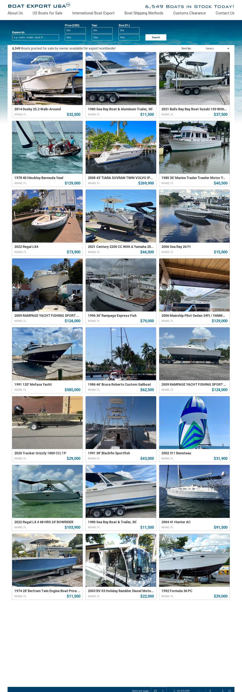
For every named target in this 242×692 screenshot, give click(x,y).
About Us (15, 13)
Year (94, 25)
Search (156, 37)
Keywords (18, 32)
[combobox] (210, 48)
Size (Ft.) (124, 25)
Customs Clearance (189, 13)
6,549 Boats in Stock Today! (189, 6)
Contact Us (225, 13)
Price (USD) (72, 25)
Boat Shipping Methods (143, 13)
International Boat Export (93, 13)
